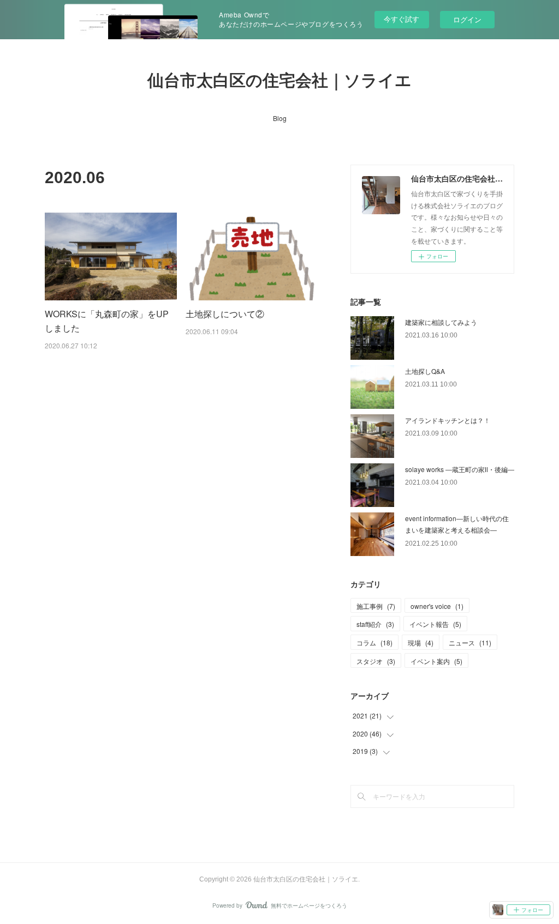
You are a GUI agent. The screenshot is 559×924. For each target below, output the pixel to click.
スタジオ (375, 661)
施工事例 (375, 606)
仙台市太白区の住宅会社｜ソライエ (279, 80)
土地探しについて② (225, 313)
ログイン (467, 19)
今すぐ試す (401, 19)
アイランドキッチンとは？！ (447, 420)
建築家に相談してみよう (441, 322)
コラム (374, 642)
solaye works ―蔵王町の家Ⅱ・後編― (459, 469)
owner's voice (437, 606)
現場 (420, 642)
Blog (280, 118)
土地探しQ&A (425, 371)
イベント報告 (435, 624)
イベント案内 (436, 661)
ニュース (470, 642)
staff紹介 (375, 624)
